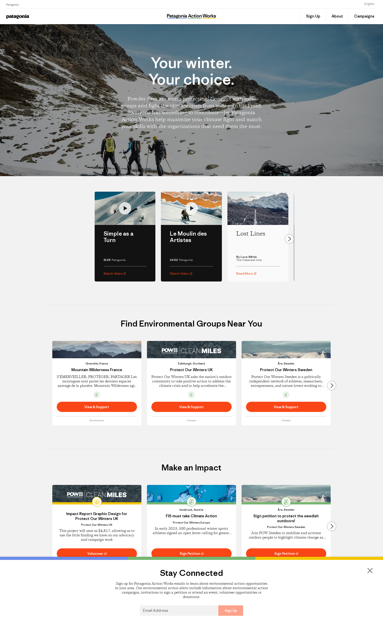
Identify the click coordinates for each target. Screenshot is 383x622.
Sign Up (313, 16)
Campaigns (364, 16)
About (337, 16)
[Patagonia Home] (51, 16)
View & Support (96, 407)
